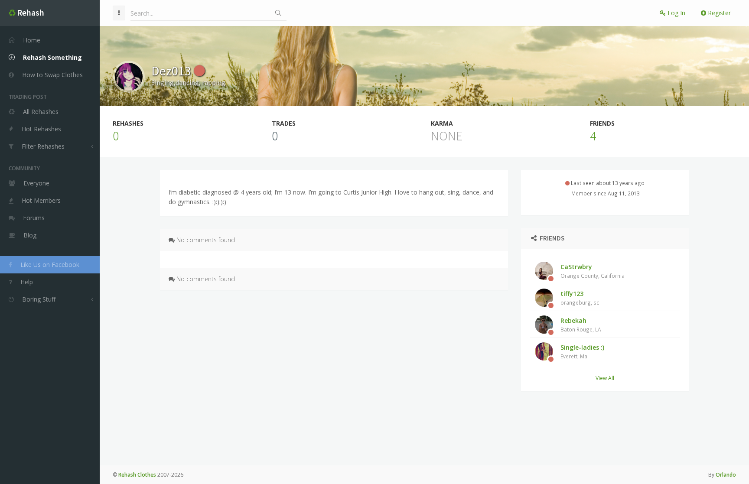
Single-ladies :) (582, 351)
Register (718, 13)
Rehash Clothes (137, 474)
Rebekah (580, 324)
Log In (675, 13)
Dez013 (172, 70)
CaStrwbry (592, 271)
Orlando (726, 474)
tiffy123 (579, 297)
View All (605, 377)
